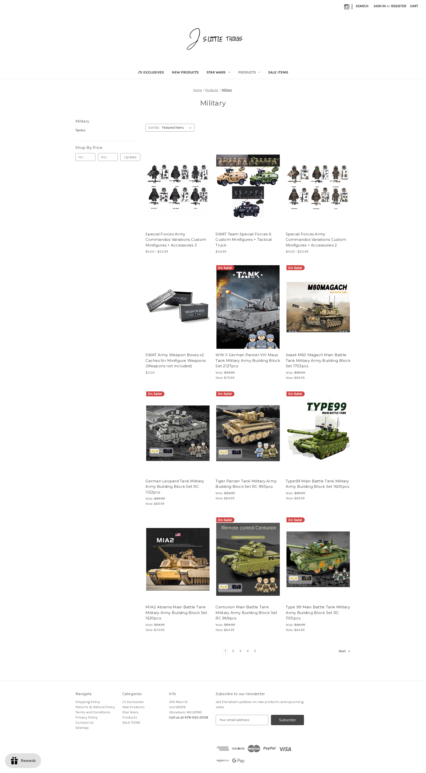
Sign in (380, 6)
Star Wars (216, 72)
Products (247, 72)
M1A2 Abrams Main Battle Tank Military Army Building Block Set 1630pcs (176, 612)
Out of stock (178, 568)
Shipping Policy (87, 702)
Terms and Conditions (92, 712)
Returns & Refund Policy (95, 707)
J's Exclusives (151, 72)
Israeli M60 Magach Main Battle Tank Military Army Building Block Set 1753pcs (318, 360)
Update (130, 157)
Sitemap (82, 728)
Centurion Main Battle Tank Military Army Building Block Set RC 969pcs (246, 612)
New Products (185, 72)
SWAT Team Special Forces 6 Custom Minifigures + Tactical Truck (243, 239)
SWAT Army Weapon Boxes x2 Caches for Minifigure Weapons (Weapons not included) (175, 360)
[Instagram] (346, 6)
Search (362, 6)
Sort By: (154, 127)
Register (398, 6)
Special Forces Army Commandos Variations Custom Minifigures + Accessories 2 (316, 239)
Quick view (174, 177)
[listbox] (177, 127)
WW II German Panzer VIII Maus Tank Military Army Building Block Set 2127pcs (247, 360)
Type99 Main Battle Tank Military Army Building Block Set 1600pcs (317, 484)
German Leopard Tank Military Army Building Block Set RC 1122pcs (174, 486)
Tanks (80, 130)
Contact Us (84, 722)
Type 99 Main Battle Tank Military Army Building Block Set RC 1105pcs (318, 612)
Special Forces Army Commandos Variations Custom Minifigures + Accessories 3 (175, 239)
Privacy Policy (86, 717)
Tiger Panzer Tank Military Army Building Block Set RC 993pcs (246, 484)
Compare (176, 186)
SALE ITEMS (278, 72)
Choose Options (178, 195)
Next (342, 651)
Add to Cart (178, 316)
